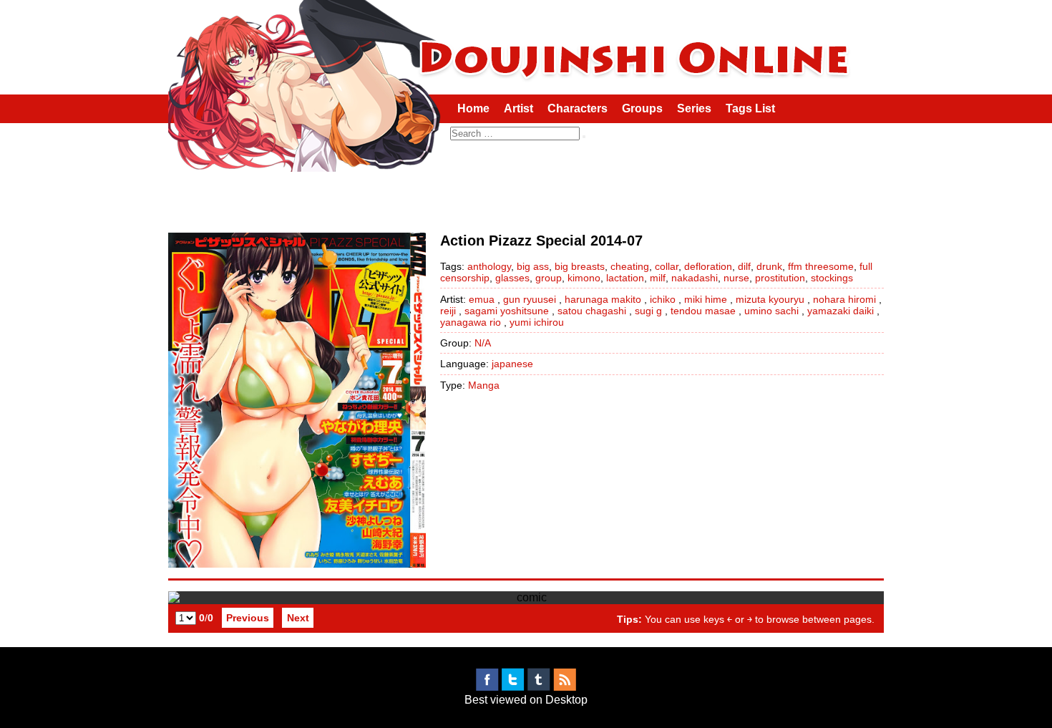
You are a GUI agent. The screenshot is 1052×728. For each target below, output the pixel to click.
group (548, 277)
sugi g (648, 310)
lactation (625, 277)
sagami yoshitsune (506, 310)
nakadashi (694, 277)
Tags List (750, 108)
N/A (482, 343)
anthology (489, 266)
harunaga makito (603, 299)
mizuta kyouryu (770, 299)
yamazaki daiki (840, 310)
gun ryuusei (529, 299)
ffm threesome (821, 266)
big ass (533, 266)
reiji (448, 310)
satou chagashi (591, 310)
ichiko (663, 299)
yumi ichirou (537, 322)
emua (482, 299)
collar (666, 266)
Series (694, 108)
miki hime (705, 299)
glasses (512, 277)
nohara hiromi (844, 299)
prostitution (780, 277)
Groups (642, 108)
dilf (744, 266)
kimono (584, 277)
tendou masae (703, 310)
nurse (736, 277)
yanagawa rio (470, 322)
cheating (629, 266)
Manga (484, 385)
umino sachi (771, 310)
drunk (769, 266)
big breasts (580, 266)
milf (658, 277)
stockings (832, 277)
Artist (518, 108)
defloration (708, 266)
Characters (577, 108)
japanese (512, 363)
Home (473, 108)
